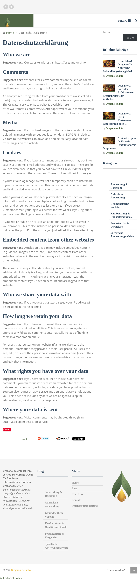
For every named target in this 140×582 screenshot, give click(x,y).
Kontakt (76, 500)
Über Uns (77, 494)
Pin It (24, 439)
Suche (106, 32)
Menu (122, 20)
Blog (74, 488)
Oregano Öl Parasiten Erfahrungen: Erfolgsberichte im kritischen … (118, 92)
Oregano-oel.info (114, 76)
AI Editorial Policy (11, 578)
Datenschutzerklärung (85, 505)
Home (75, 482)
